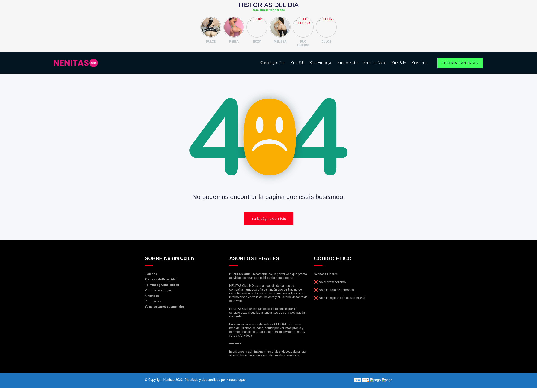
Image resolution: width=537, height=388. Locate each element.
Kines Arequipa (348, 63)
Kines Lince (419, 63)
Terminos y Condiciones (162, 285)
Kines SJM (399, 63)
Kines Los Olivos (375, 63)
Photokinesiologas (158, 290)
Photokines (153, 301)
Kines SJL (297, 63)
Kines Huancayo (321, 63)
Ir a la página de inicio (268, 218)
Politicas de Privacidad (161, 279)
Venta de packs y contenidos (165, 306)
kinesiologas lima (272, 63)
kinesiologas (236, 380)
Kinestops (152, 295)
